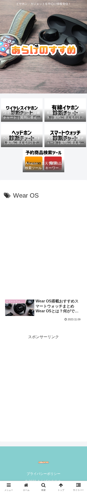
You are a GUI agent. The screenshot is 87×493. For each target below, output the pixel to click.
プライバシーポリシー (43, 474)
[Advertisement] (43, 247)
